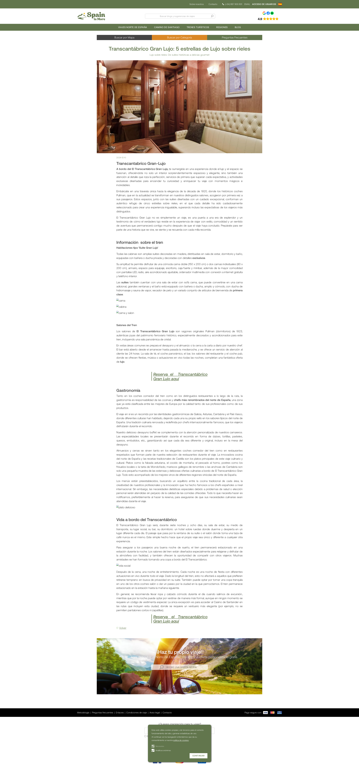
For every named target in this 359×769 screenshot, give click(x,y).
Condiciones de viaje (136, 712)
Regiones (222, 27)
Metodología (83, 712)
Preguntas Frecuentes (234, 37)
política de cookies (181, 740)
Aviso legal (154, 712)
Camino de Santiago (167, 27)
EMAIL (247, 4)
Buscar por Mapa (124, 37)
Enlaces (120, 712)
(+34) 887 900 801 (233, 4)
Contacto (213, 4)
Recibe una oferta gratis (181, 667)
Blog (238, 27)
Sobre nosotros (196, 4)
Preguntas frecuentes (102, 712)
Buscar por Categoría (179, 37)
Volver (122, 627)
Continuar (198, 755)
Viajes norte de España (132, 27)
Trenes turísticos (198, 27)
